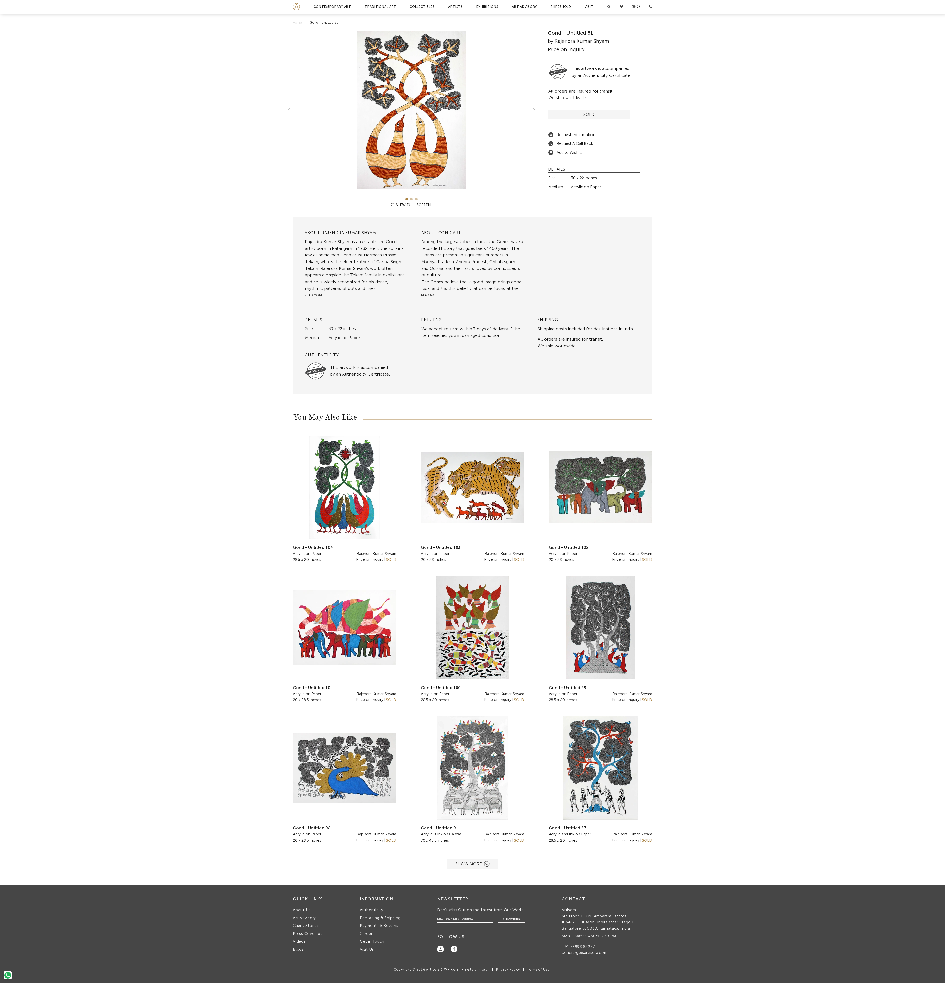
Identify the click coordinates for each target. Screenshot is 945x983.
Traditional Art (380, 7)
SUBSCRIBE (511, 919)
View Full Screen (413, 205)
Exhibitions (487, 7)
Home (297, 22)
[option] (411, 110)
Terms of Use (538, 969)
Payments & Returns (379, 925)
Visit (589, 7)
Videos (299, 941)
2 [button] (411, 199)
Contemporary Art (332, 7)
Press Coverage (308, 933)
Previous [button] (291, 109)
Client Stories (306, 925)
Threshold (560, 7)
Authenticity (371, 909)
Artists (455, 7)
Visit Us (367, 949)
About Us (302, 909)
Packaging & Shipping (380, 917)
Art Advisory (524, 7)
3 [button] (416, 199)
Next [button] (531, 109)
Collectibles (422, 7)
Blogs (298, 949)
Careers (367, 933)
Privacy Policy (508, 969)
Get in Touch (372, 941)
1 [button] (406, 199)
